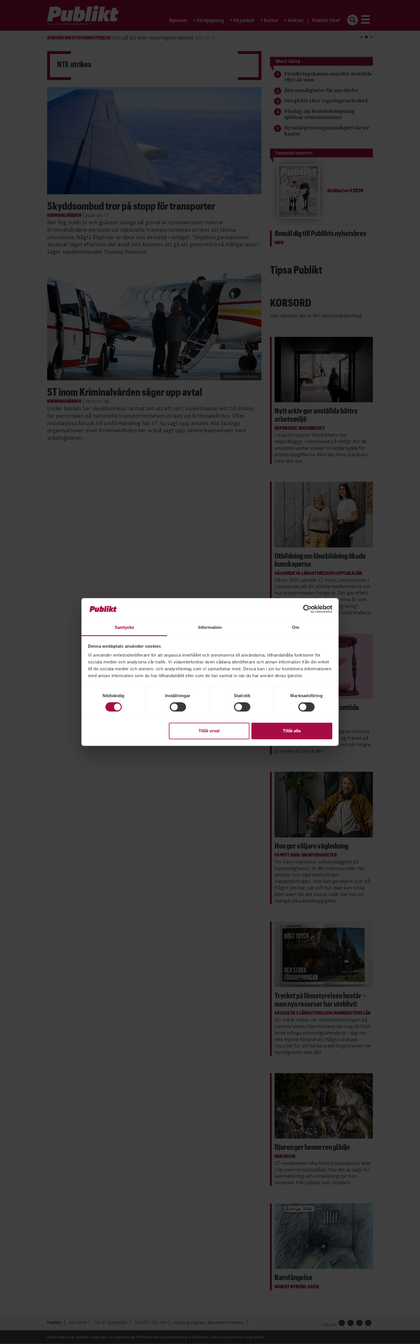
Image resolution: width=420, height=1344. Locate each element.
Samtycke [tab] (124, 627)
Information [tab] (210, 627)
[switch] (178, 707)
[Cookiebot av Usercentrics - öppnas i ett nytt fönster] (307, 609)
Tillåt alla (292, 730)
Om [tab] (295, 627)
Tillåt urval (209, 730)
